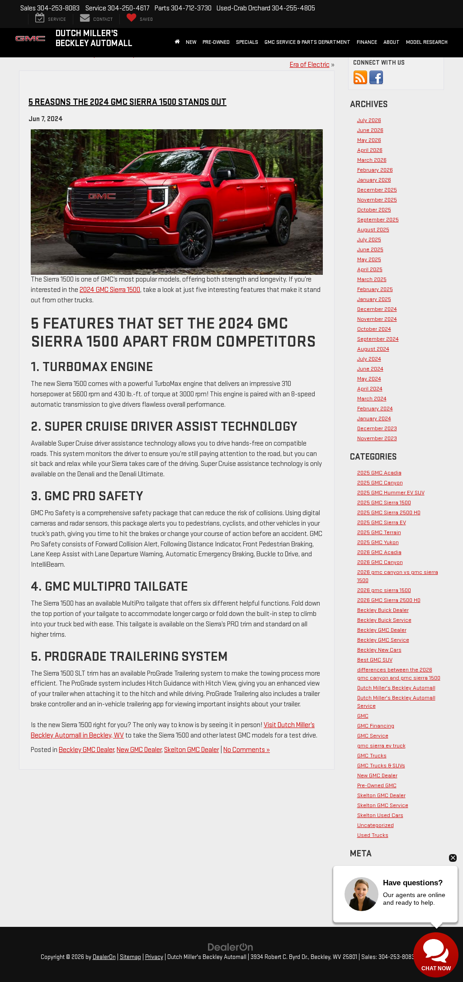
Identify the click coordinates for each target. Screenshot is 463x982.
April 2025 (370, 269)
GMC (363, 715)
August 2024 (373, 348)
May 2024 (369, 378)
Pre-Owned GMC (377, 785)
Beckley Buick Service (384, 620)
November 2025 (377, 199)
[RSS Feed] (360, 77)
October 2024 (374, 329)
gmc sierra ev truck (381, 745)
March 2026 (372, 160)
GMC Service (372, 735)
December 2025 (377, 189)
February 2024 (375, 408)
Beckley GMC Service (383, 640)
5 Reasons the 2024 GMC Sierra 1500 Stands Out (127, 102)
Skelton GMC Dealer (191, 750)
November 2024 (377, 319)
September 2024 (378, 339)
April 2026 (370, 150)
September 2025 (378, 219)
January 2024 (374, 418)
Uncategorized (375, 825)
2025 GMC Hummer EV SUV (391, 492)
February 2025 (375, 289)
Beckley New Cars (379, 649)
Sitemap (130, 957)
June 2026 (370, 130)
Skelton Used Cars (380, 815)
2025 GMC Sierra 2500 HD (388, 512)
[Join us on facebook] (376, 77)
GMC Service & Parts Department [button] (307, 42)
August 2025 (373, 229)
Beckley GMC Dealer (86, 750)
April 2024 (370, 388)
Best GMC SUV (374, 659)
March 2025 (372, 279)
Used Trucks (372, 835)
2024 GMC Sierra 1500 (110, 290)
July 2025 (369, 239)
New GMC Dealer (139, 750)
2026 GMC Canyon (380, 562)
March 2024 (372, 398)
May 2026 (369, 140)
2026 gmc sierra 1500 (384, 590)
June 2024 (370, 368)
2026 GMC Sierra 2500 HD (388, 600)
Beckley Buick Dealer (383, 610)
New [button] (191, 42)
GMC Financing (375, 725)
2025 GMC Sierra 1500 (384, 502)
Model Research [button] (427, 42)
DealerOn (104, 957)
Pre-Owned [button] (216, 42)
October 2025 (374, 209)
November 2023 (377, 438)
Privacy (154, 957)
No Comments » (246, 750)
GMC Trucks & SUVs (381, 765)
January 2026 (374, 179)
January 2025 (374, 299)
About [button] (391, 42)
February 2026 (375, 170)
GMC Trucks (372, 755)
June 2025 (370, 249)
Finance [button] (367, 42)
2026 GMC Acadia (379, 552)
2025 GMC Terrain (379, 532)
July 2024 (369, 358)
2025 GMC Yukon (378, 542)
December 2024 (377, 309)
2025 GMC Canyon (380, 482)
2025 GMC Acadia (379, 472)
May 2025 (369, 259)
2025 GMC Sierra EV (381, 522)
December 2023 (377, 428)
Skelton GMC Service (382, 805)
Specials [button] (247, 42)
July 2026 (369, 120)
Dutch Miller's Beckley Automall (396, 687)
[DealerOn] (231, 946)
